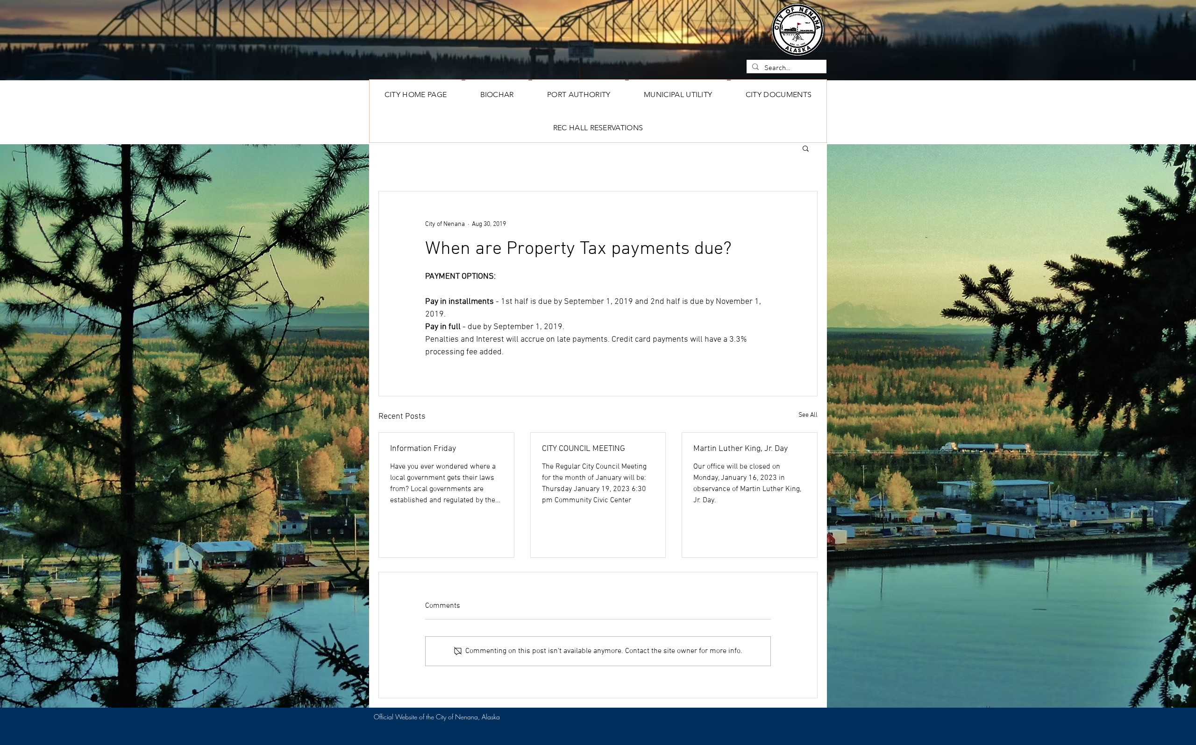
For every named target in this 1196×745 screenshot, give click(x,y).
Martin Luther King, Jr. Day (740, 449)
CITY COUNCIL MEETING (583, 449)
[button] (778, 94)
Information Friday (423, 449)
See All (808, 415)
